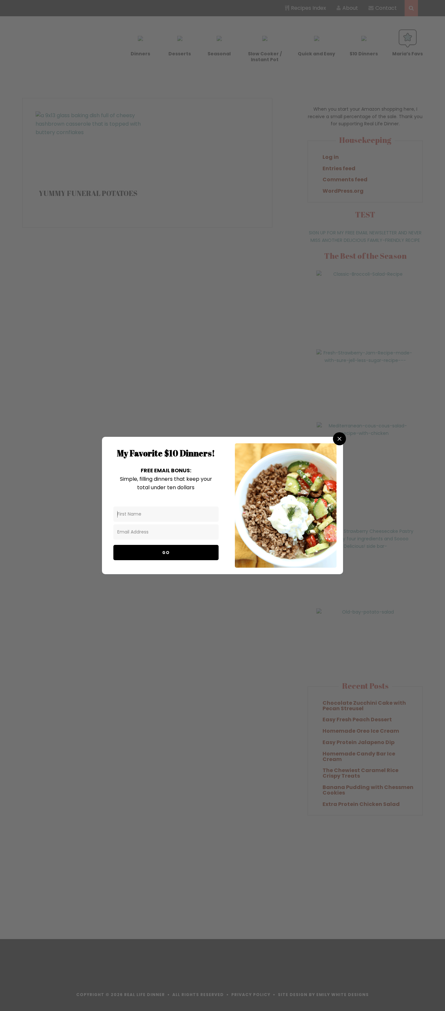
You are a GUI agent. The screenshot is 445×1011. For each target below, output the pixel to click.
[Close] (339, 438)
